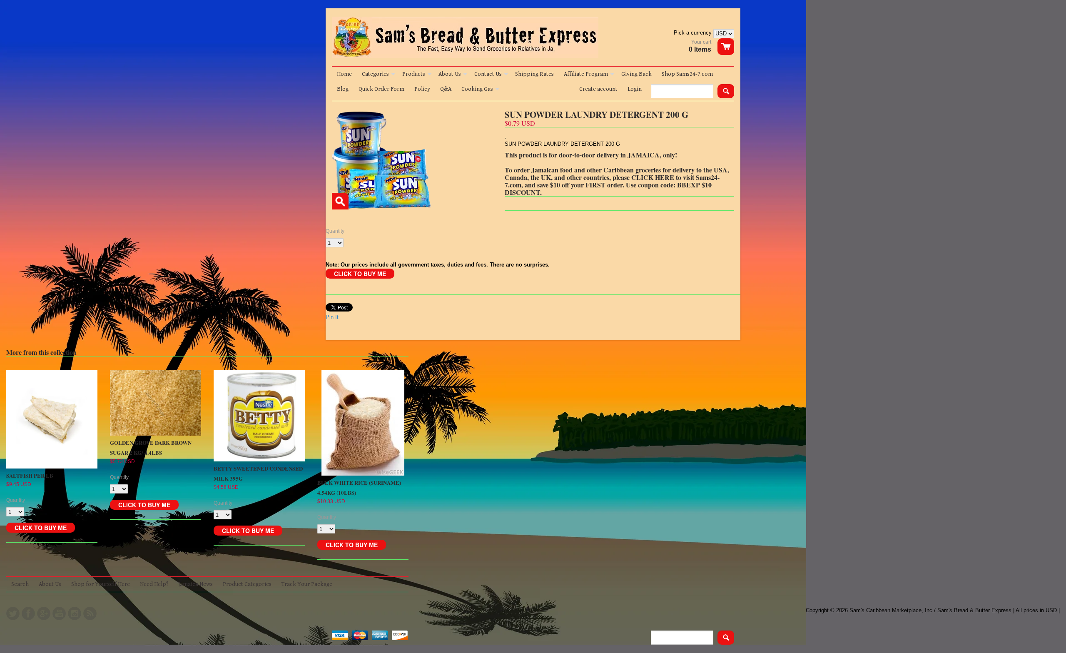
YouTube (59, 613)
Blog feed (90, 613)
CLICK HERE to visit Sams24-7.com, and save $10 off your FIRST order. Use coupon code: (612, 180)
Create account (598, 89)
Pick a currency (693, 33)
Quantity (335, 231)
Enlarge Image (340, 201)
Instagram (74, 613)
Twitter (13, 613)
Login (635, 89)
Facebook (28, 613)
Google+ (43, 613)
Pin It (332, 317)
